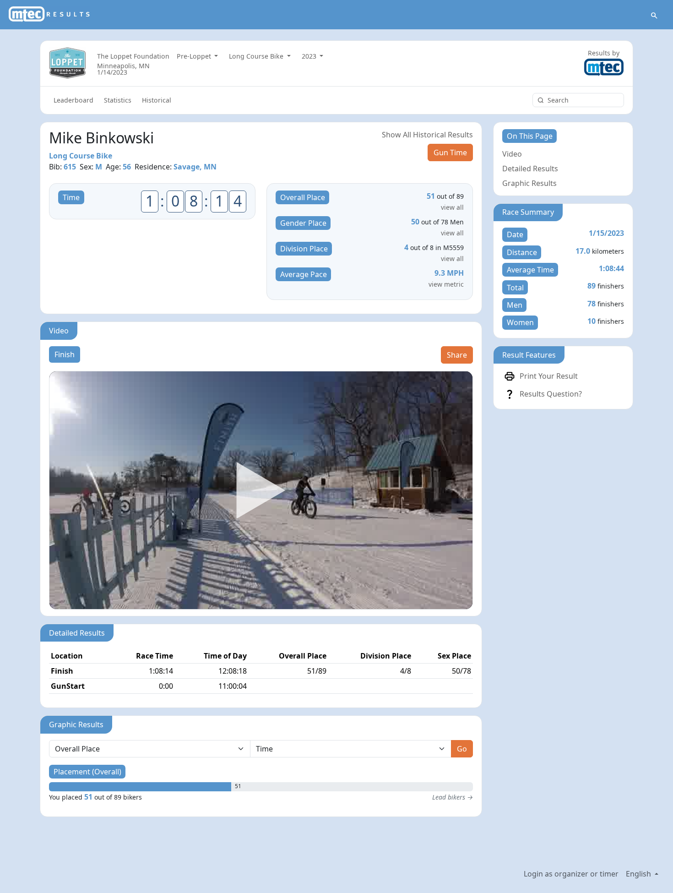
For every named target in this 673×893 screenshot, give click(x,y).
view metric (446, 284)
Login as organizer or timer (571, 874)
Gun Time (450, 152)
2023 (310, 56)
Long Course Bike (257, 56)
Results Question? (551, 394)
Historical (156, 100)
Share (457, 355)
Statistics (117, 100)
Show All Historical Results (427, 135)
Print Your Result (549, 376)
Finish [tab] (64, 354)
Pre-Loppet (195, 56)
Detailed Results (530, 168)
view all (452, 207)
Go (462, 749)
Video (512, 154)
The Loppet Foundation (133, 56)
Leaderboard (73, 100)
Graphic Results (529, 183)
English (639, 874)
